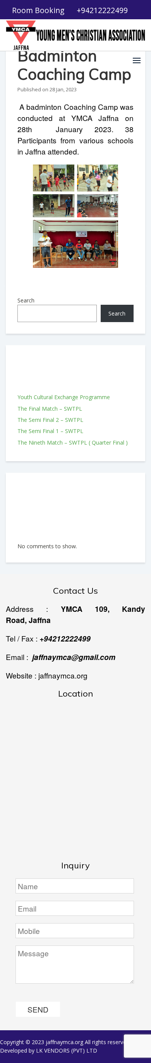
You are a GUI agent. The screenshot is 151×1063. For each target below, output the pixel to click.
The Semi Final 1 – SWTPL (50, 431)
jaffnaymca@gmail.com (73, 657)
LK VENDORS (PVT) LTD (66, 1050)
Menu (136, 60)
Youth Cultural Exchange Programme (63, 397)
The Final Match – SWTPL (49, 408)
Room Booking (38, 10)
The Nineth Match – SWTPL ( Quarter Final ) (72, 442)
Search (25, 300)
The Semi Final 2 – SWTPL (50, 419)
